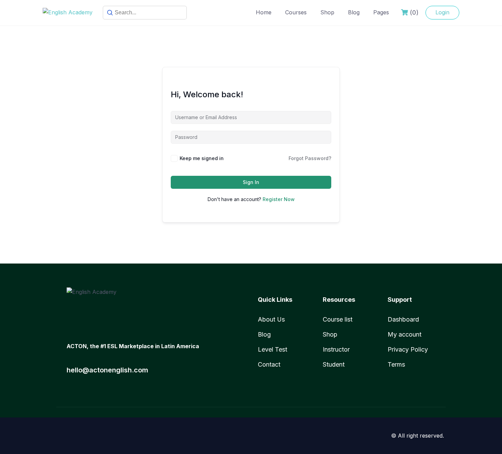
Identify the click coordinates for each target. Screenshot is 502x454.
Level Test (272, 349)
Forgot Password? (310, 158)
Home (263, 12)
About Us (271, 319)
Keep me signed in (202, 158)
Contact (269, 364)
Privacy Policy (408, 349)
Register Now (279, 199)
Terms (396, 364)
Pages (381, 12)
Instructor (336, 349)
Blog (354, 12)
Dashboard (403, 319)
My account (404, 334)
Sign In (251, 182)
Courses (296, 12)
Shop (327, 12)
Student (334, 364)
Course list (337, 319)
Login (442, 12)
